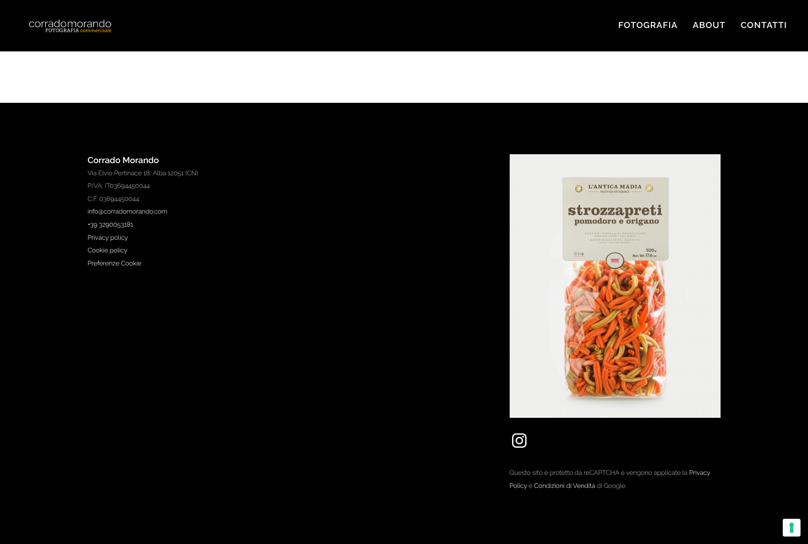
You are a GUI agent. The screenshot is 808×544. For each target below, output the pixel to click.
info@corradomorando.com (127, 211)
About (709, 25)
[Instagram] (519, 447)
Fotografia (648, 25)
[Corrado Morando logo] (79, 26)
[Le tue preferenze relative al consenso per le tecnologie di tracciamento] (792, 528)
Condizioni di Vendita (564, 486)
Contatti (764, 25)
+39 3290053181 (110, 225)
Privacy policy (107, 238)
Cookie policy (107, 250)
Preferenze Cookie (114, 263)
